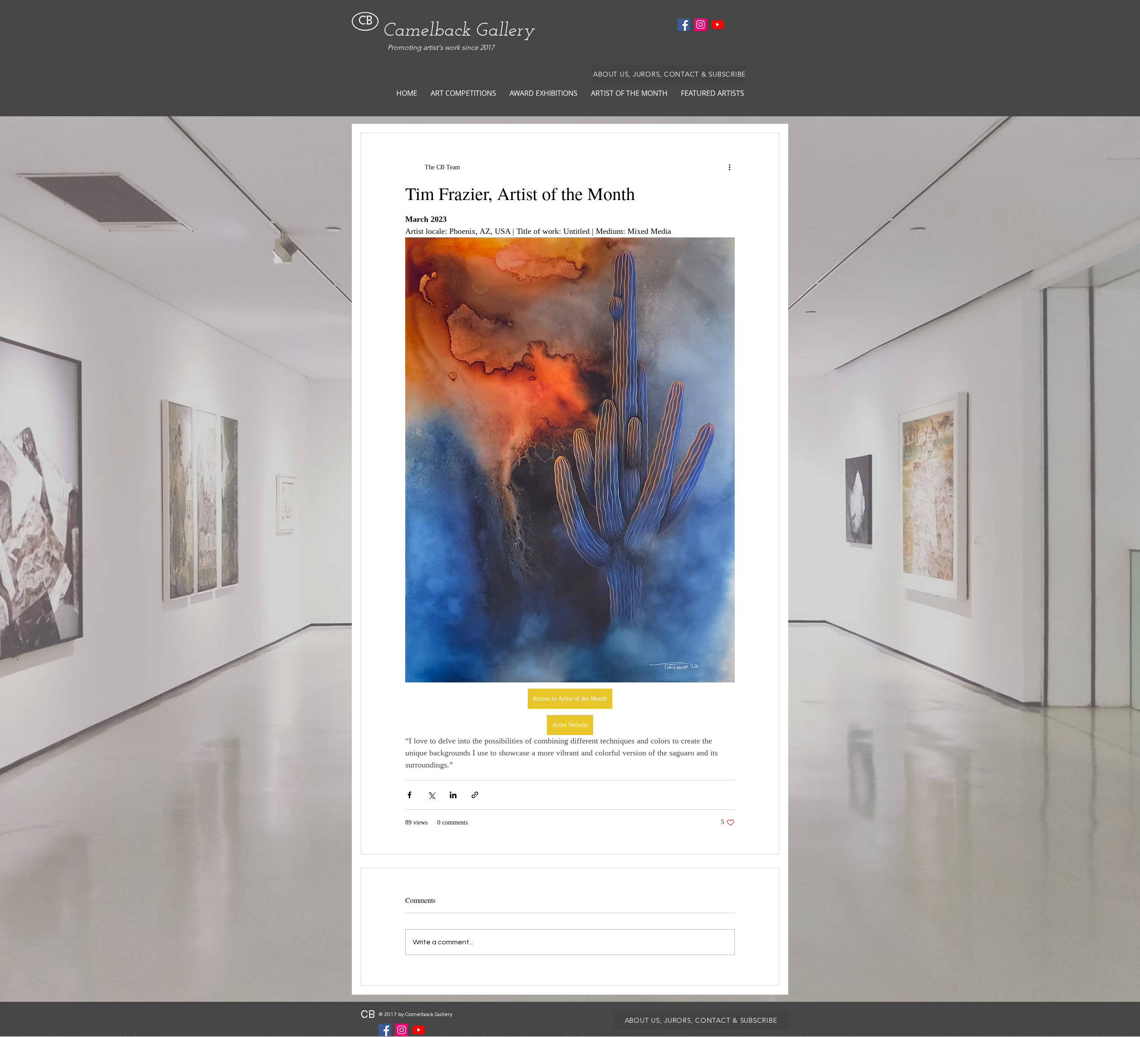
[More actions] (729, 167)
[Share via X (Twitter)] (431, 795)
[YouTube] (717, 24)
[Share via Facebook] (409, 795)
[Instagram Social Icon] (700, 24)
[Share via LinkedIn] (453, 795)
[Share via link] (475, 795)
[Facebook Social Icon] (683, 24)
